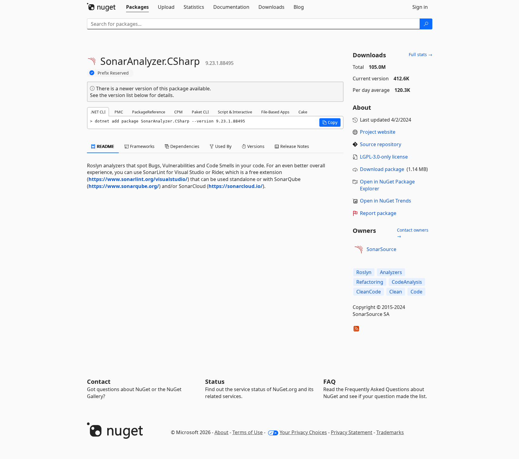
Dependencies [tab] (184, 146)
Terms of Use (247, 432)
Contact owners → (412, 233)
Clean (395, 291)
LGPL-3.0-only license (384, 156)
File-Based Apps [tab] (275, 112)
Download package (382, 169)
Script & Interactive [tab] (235, 112)
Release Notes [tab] (294, 146)
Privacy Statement (351, 432)
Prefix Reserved (113, 73)
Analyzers (391, 272)
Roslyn (363, 272)
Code (416, 291)
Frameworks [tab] (142, 146)
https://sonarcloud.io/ (235, 186)
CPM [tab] (178, 112)
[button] (330, 122)
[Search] (426, 23)
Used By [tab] (222, 146)
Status (215, 381)
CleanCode (368, 291)
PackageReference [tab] (148, 112)
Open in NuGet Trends (385, 200)
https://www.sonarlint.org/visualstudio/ (138, 179)
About (221, 432)
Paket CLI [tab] (200, 112)
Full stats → (420, 54)
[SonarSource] (358, 249)
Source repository (380, 144)
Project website (377, 132)
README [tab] (105, 146)
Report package (378, 213)
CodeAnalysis (407, 282)
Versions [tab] (255, 146)
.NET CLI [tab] (98, 112)
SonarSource (381, 249)
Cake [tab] (302, 112)
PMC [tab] (119, 112)
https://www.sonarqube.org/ (123, 186)
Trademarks (390, 432)
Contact (99, 381)
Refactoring (369, 282)
